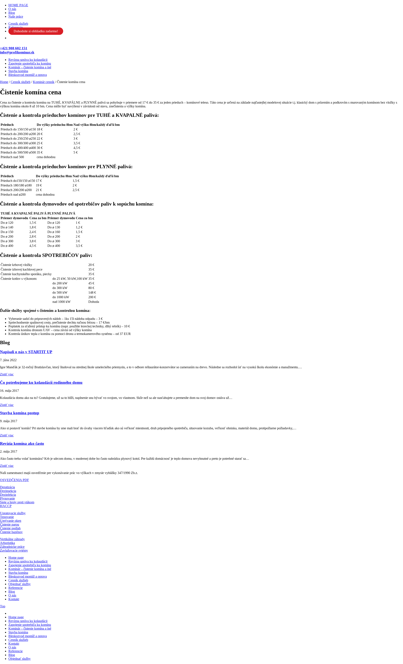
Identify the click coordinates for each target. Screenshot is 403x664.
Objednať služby (19, 584)
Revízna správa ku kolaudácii (27, 59)
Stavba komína (18, 71)
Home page (16, 557)
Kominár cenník (43, 82)
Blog (11, 12)
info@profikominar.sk (17, 52)
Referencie (15, 588)
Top (2, 606)
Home (4, 82)
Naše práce (15, 16)
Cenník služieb (18, 23)
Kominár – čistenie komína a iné (29, 67)
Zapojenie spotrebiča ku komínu (29, 63)
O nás (12, 9)
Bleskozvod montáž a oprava (27, 75)
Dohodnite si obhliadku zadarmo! (36, 31)
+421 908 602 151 (13, 48)
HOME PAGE (18, 5)
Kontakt (13, 599)
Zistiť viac (7, 374)
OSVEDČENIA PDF (14, 480)
